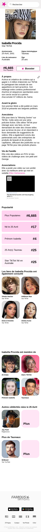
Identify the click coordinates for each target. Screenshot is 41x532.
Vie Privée (26, 523)
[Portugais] (20, 517)
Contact (16, 523)
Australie (6, 59)
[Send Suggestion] (38, 77)
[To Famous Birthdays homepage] (4, 4)
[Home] (20, 497)
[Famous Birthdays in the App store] (13, 509)
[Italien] (27, 517)
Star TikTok (7, 46)
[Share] (8, 12)
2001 (12, 53)
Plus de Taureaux (11, 437)
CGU (34, 523)
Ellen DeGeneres (17, 173)
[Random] (33, 11)
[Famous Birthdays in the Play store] (28, 509)
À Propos (8, 523)
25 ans (24, 59)
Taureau (25, 53)
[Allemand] (34, 517)
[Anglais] (6, 517)
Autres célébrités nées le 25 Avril (19, 407)
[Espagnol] (13, 517)
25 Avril (5, 53)
